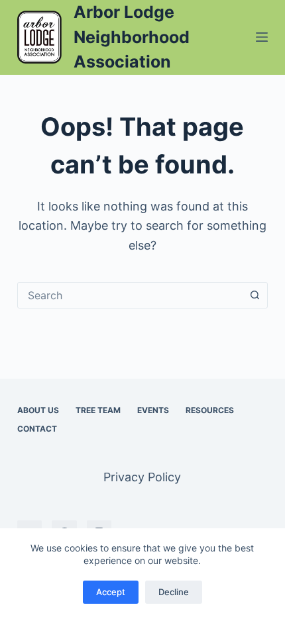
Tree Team (98, 410)
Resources (210, 410)
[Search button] (254, 295)
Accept (110, 592)
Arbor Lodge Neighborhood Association (132, 36)
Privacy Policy (142, 477)
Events (153, 410)
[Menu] (262, 37)
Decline (173, 592)
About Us (38, 410)
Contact (37, 429)
